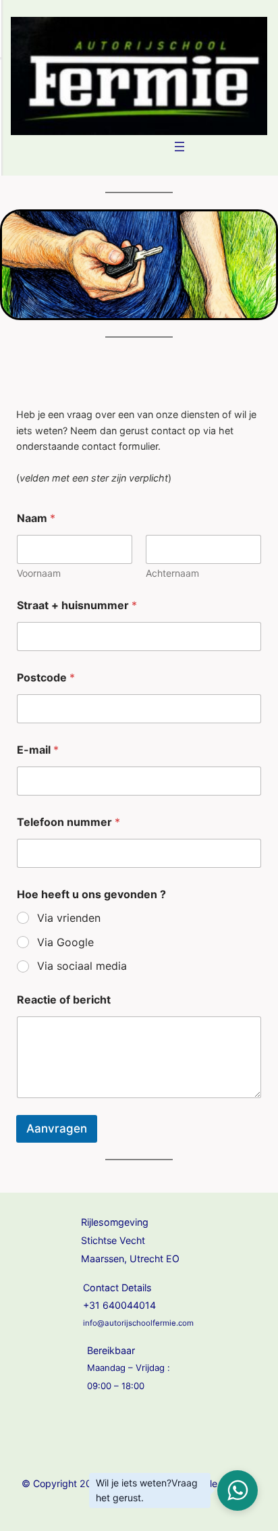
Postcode (46, 677)
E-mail (38, 750)
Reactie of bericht (64, 999)
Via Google (65, 942)
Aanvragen (56, 1128)
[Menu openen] (179, 146)
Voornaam (39, 573)
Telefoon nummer (68, 822)
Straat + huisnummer (77, 605)
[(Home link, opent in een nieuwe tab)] (139, 76)
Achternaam (172, 573)
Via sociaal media (82, 965)
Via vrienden (69, 918)
